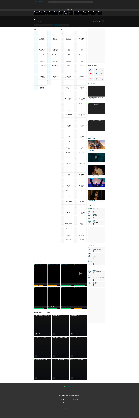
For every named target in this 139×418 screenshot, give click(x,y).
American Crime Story (51, 306)
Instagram (102, 70)
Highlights (69, 9)
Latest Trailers (91, 138)
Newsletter (96, 79)
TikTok (91, 79)
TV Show (41, 21)
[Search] (91, 1)
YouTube (67, 399)
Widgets (102, 79)
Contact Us (63, 395)
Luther (36, 306)
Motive (76, 306)
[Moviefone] (41, 2)
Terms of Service (71, 395)
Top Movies (91, 245)
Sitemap (67, 395)
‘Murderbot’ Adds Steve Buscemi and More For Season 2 (96, 98)
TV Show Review (95, 222)
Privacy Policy (77, 395)
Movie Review (95, 215)
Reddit (71, 399)
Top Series (90, 268)
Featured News (91, 83)
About (59, 395)
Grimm (62, 306)
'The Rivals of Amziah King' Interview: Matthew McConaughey (95, 115)
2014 (38, 21)
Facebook (90, 70)
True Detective (36, 17)
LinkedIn (69, 399)
